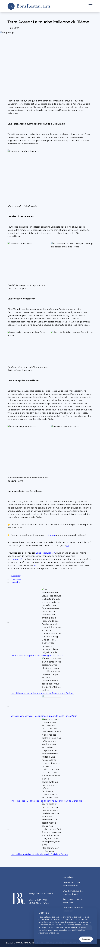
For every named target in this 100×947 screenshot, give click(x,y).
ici (67, 545)
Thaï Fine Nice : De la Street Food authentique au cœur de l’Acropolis (46, 801)
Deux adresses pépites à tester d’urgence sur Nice (37, 655)
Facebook (16, 579)
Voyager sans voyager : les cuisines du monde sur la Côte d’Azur (44, 716)
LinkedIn (15, 582)
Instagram (50, 535)
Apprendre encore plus (49, 933)
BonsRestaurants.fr (45, 553)
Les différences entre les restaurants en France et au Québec (42, 693)
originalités (17, 559)
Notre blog (68, 877)
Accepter (86, 939)
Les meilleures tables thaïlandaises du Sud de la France (39, 854)
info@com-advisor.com (41, 893)
